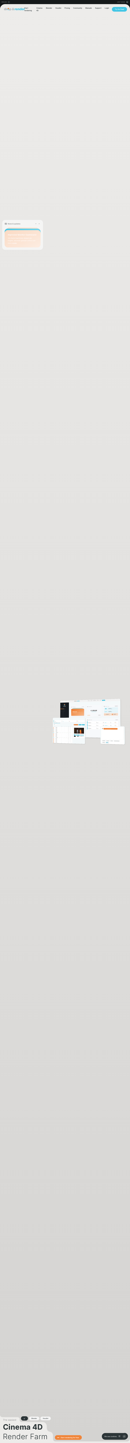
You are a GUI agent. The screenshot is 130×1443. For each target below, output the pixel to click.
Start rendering (28, 9)
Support (98, 8)
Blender (49, 8)
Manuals (88, 8)
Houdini (58, 8)
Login (107, 8)
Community (77, 8)
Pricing (67, 8)
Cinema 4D (39, 9)
